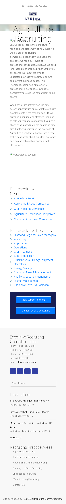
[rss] (35, 371)
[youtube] (27, 371)
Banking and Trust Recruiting (27, 468)
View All (14, 437)
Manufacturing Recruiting (26, 479)
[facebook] (13, 371)
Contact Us (19, 485)
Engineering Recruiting (24, 473)
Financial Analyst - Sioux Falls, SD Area (29, 412)
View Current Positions (33, 299)
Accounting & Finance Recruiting (30, 462)
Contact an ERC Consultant (36, 310)
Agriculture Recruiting (24, 451)
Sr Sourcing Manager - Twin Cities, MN (29, 400)
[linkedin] (20, 371)
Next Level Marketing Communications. (43, 499)
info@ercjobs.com (26, 362)
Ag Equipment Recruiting (26, 457)
